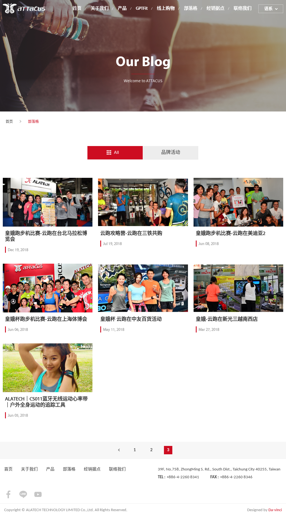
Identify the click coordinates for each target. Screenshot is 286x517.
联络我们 (242, 8)
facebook (8, 494)
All (116, 152)
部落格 (190, 8)
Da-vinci (275, 510)
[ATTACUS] (24, 8)
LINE (23, 494)
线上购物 (166, 8)
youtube (38, 494)
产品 (122, 8)
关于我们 (99, 8)
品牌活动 (170, 152)
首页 (76, 8)
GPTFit (141, 8)
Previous (118, 450)
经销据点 (215, 8)
